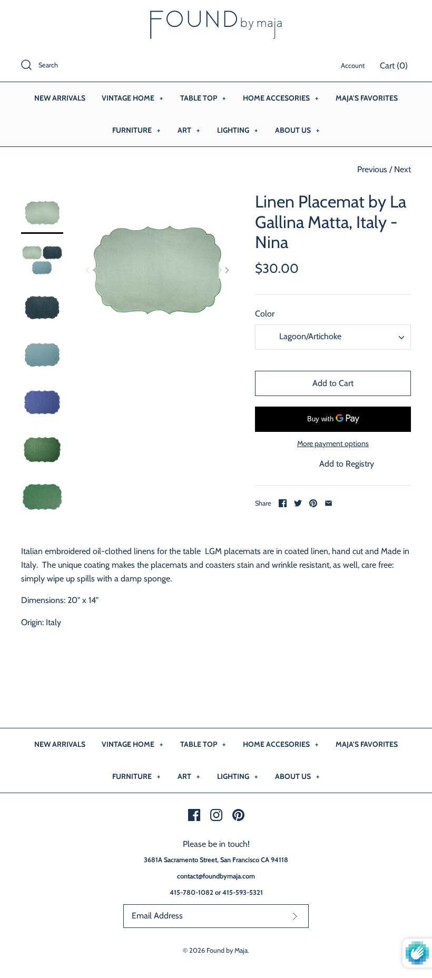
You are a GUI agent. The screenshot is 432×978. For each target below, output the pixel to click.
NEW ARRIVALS (59, 98)
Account (353, 66)
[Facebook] (194, 815)
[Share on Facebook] (283, 503)
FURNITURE (136, 130)
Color (264, 314)
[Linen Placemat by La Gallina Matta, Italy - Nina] (42, 213)
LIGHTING (237, 130)
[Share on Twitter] (298, 503)
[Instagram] (216, 815)
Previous (372, 169)
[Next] (227, 270)
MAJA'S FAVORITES (367, 98)
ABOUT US (297, 130)
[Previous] (87, 270)
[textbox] (309, 336)
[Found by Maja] (216, 17)
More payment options (333, 443)
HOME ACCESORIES (280, 98)
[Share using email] (328, 503)
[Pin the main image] (313, 503)
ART (189, 130)
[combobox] (333, 337)
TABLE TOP (202, 98)
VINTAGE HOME (132, 98)
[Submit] (295, 916)
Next (402, 169)
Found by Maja (227, 950)
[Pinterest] (238, 815)
